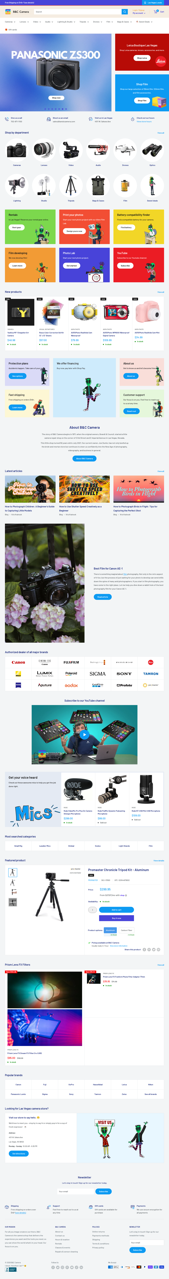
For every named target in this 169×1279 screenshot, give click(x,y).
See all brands (151, 1094)
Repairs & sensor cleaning (66, 1251)
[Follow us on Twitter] (58, 1267)
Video (35, 21)
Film (108, 21)
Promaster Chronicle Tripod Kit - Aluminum (118, 870)
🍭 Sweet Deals (143, 21)
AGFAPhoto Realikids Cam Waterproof (81, 334)
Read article (102, 597)
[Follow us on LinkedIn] (81, 1267)
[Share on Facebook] (144, 949)
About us (59, 1231)
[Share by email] (158, 949)
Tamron (97, 1094)
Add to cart (116, 910)
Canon (18, 1084)
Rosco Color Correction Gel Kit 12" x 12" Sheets (51, 334)
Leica (124, 1084)
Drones (96, 21)
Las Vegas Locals (155, 2)
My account (138, 13)
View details (159, 860)
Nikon (150, 1084)
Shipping (96, 1239)
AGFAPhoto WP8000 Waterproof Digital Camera (116, 334)
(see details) (20, 1212)
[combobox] (78, 11)
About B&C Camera (84, 458)
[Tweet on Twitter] (154, 949)
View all (161, 133)
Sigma (45, 1094)
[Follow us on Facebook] (53, 1267)
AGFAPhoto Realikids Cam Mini (147, 332)
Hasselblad (98, 1084)
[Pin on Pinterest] (149, 949)
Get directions (18, 1153)
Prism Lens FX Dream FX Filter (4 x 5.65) (24, 1053)
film (125, 574)
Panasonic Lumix (18, 1094)
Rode (66, 808)
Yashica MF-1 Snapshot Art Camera (18, 334)
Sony (71, 1094)
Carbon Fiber (126, 930)
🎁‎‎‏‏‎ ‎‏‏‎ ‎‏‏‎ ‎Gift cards (11, 29)
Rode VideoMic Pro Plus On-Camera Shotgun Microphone (78, 812)
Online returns (98, 1231)
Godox (98, 846)
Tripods (83, 21)
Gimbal (71, 846)
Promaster (93, 880)
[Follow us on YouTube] (72, 1267)
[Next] (164, 323)
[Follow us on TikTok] (76, 1267)
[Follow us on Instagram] (62, 1267)
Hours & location (62, 1239)
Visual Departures (47, 329)
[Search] (125, 11)
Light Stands (124, 846)
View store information (118, 946)
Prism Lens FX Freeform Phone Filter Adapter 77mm (124, 977)
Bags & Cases (123, 21)
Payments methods (100, 1235)
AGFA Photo (75, 329)
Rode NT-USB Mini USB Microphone (146, 811)
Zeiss (124, 1094)
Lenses (23, 21)
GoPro (71, 1084)
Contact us (60, 1235)
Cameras (9, 21)
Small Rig (18, 846)
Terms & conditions (100, 1243)
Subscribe (103, 1191)
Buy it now (116, 918)
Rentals (58, 1243)
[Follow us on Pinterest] (67, 1267)
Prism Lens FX (12, 1050)
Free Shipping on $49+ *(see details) (19, 2)
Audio (47, 21)
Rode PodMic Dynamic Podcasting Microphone (111, 812)
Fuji (44, 1084)
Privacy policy (98, 1247)
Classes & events (62, 1247)
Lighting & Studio (64, 21)
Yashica (10, 329)
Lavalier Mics (44, 846)
